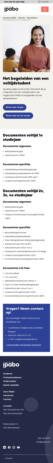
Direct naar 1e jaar (15, 107)
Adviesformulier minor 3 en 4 (19, 288)
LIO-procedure (12, 273)
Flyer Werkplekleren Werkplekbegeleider (25, 240)
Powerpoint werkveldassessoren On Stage (25, 251)
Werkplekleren (32, 18)
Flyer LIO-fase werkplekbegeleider (22, 284)
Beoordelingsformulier (15, 232)
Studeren (7, 374)
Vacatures (8, 395)
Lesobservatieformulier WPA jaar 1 (21, 177)
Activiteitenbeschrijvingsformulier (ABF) (24, 259)
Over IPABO (8, 392)
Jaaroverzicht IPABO (15, 155)
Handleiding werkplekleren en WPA (22, 173)
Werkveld (21, 18)
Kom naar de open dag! (14, 2)
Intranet (45, 2)
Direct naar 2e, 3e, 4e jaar (18, 115)
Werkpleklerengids (14, 151)
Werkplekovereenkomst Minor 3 (20, 281)
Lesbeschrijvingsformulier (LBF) (20, 181)
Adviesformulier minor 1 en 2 (18, 248)
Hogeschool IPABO (9, 18)
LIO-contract (11, 277)
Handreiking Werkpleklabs (18, 236)
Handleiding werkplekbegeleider (21, 169)
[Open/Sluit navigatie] (45, 9)
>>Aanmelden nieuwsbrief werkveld (23, 345)
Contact (7, 399)
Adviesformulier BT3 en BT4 (18, 244)
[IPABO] (11, 9)
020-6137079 (44, 438)
